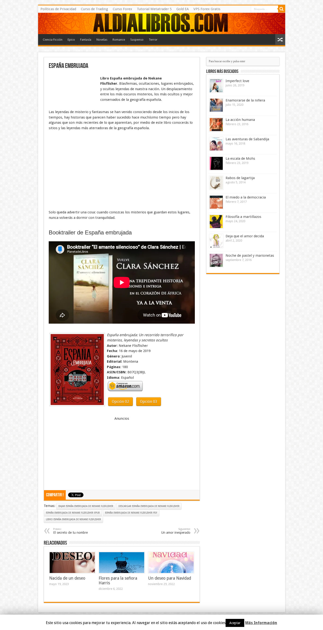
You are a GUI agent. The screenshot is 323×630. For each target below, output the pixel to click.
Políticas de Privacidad (58, 9)
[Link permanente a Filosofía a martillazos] (216, 221)
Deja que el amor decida (245, 236)
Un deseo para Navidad (169, 578)
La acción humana (240, 120)
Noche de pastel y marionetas (250, 255)
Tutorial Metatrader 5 (154, 9)
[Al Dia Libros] (161, 23)
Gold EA (182, 9)
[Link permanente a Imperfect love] (216, 85)
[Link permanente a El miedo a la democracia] (216, 202)
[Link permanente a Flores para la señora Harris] (121, 562)
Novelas (101, 39)
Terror (153, 39)
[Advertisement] (72, 87)
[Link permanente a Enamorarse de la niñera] (216, 105)
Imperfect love (237, 81)
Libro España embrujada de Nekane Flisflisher (73, 519)
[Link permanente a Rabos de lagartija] (216, 182)
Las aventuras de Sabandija (247, 139)
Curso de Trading (94, 9)
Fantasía (85, 39)
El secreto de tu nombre (70, 531)
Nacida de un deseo (67, 578)
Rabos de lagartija (240, 178)
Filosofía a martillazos (243, 217)
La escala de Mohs (240, 158)
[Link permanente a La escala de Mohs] (216, 163)
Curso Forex (122, 9)
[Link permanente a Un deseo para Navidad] (171, 562)
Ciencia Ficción (52, 39)
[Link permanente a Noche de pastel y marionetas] (216, 260)
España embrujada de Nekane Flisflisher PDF (131, 512)
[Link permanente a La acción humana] (216, 124)
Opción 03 (148, 401)
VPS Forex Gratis (206, 9)
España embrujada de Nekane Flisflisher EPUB (73, 512)
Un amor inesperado (175, 531)
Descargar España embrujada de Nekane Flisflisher (148, 506)
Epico (71, 39)
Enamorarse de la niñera (245, 100)
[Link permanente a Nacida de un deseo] (72, 562)
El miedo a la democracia (246, 197)
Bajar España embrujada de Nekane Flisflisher (85, 506)
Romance (119, 39)
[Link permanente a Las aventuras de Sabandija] (216, 143)
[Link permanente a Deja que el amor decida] (216, 240)
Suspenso (137, 39)
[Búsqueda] (281, 9)
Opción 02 (120, 401)
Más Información (261, 623)
